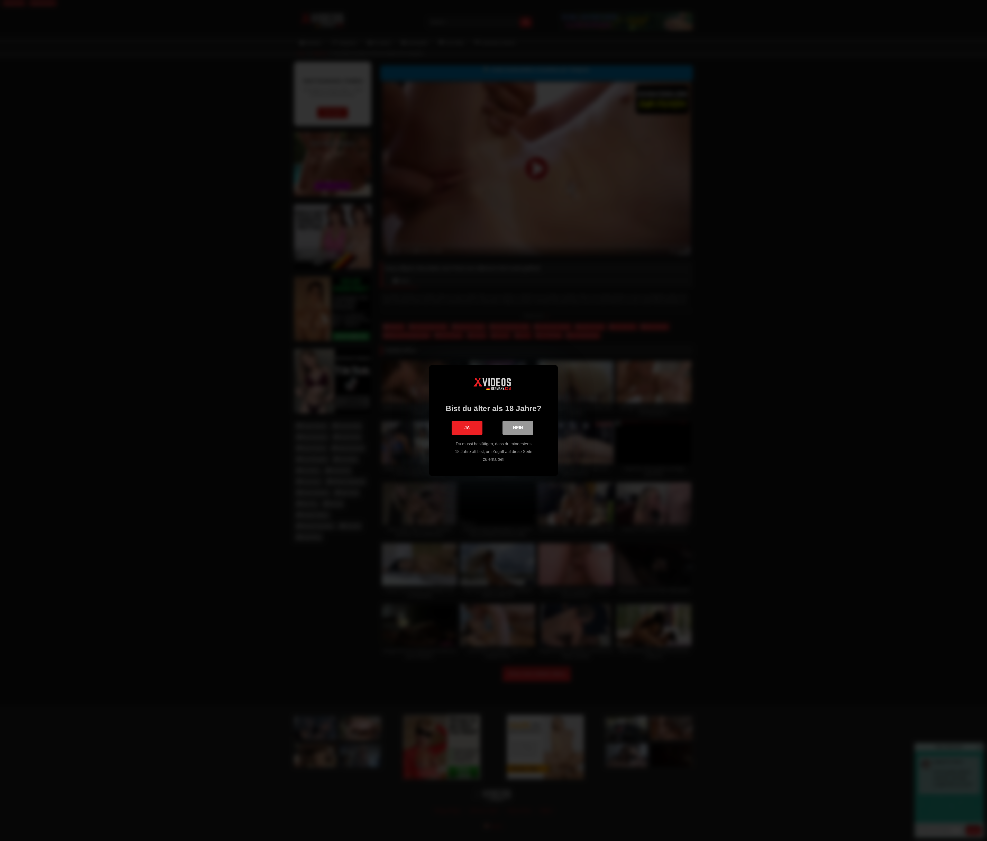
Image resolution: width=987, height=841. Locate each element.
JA (467, 428)
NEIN (518, 428)
